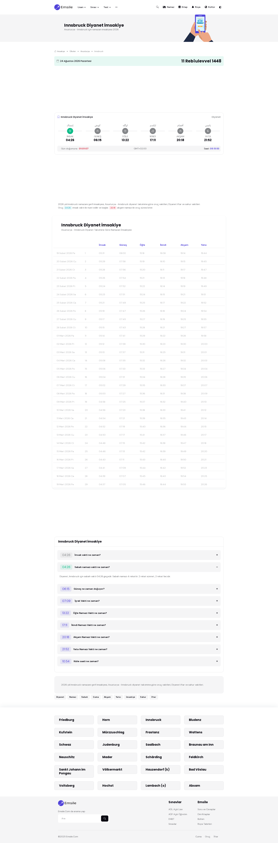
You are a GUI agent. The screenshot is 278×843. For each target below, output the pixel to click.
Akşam (107, 697)
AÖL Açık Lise (176, 809)
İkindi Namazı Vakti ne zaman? (84, 625)
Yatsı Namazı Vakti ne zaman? (84, 649)
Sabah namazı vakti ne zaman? (86, 567)
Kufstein (65, 732)
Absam (194, 785)
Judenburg (111, 744)
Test (106, 7)
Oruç (207, 836)
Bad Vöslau (197, 769)
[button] (157, 7)
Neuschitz (67, 757)
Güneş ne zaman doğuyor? (83, 589)
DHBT (171, 819)
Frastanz (152, 732)
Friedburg (66, 720)
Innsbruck (153, 720)
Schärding (154, 757)
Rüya (197, 7)
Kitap (185, 7)
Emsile (69, 836)
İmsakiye (61, 51)
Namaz (170, 7)
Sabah (84, 697)
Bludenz (195, 720)
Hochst (108, 785)
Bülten (201, 819)
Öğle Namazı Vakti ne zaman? (84, 613)
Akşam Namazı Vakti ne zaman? (86, 637)
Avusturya (85, 51)
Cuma (96, 697)
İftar (153, 697)
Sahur (143, 697)
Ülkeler (73, 51)
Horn (106, 720)
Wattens (195, 732)
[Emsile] (63, 7)
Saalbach (153, 744)
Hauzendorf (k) (158, 769)
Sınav (93, 7)
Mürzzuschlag (113, 732)
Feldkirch (196, 757)
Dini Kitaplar (204, 814)
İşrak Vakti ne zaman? (81, 601)
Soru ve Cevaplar (207, 809)
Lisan (80, 7)
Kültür (211, 7)
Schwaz (65, 744)
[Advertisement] (139, 88)
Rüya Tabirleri (205, 823)
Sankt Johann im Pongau (72, 771)
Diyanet (60, 697)
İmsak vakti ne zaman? (81, 555)
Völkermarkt (112, 769)
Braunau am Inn (201, 744)
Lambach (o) (156, 785)
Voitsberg (66, 785)
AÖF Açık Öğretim (178, 814)
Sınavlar (173, 823)
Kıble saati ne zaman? (80, 661)
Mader (107, 757)
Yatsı (118, 697)
